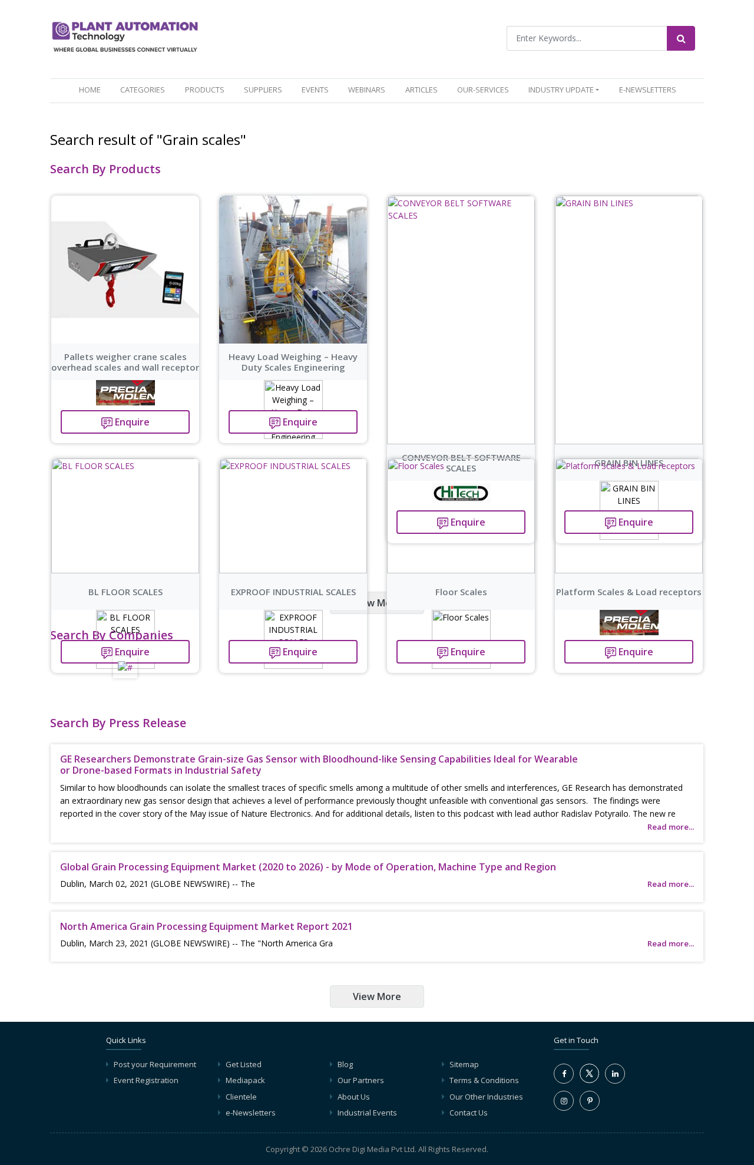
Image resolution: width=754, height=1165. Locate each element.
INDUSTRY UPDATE (561, 89)
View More (377, 602)
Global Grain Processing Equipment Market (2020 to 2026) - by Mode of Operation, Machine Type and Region (308, 866)
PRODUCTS (204, 89)
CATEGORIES (142, 89)
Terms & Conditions (484, 1080)
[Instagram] (564, 1101)
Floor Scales (461, 592)
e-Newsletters (647, 89)
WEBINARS (366, 89)
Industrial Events (367, 1112)
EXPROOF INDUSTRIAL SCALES (293, 592)
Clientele (241, 1096)
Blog (345, 1064)
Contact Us (468, 1112)
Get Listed (244, 1064)
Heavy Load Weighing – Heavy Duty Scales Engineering (293, 362)
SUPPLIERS (263, 89)
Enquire (131, 421)
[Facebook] (564, 1074)
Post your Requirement (155, 1064)
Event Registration (146, 1080)
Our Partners (361, 1080)
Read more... (670, 826)
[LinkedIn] (615, 1074)
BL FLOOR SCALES (125, 592)
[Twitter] (589, 1080)
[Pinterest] (590, 1101)
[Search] (681, 38)
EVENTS (315, 89)
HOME (92, 89)
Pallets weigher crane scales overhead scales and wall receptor (125, 362)
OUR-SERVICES (483, 89)
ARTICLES (421, 89)
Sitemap (464, 1064)
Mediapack (245, 1080)
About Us (354, 1096)
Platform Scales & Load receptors (629, 592)
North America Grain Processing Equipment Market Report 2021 (206, 926)
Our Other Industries (486, 1096)
